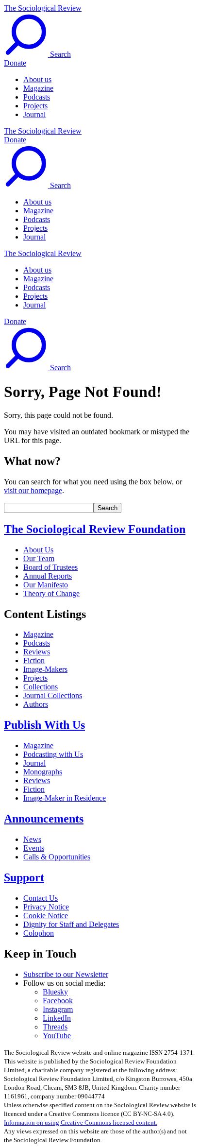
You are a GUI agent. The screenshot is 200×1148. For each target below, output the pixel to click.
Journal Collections (52, 695)
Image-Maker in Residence (64, 798)
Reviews (36, 652)
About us (37, 79)
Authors (35, 704)
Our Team (38, 558)
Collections (40, 687)
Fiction (34, 660)
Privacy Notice (46, 907)
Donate (15, 63)
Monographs (42, 772)
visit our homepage (33, 490)
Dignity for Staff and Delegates (71, 924)
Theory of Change (51, 593)
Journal (34, 114)
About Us (38, 550)
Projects (35, 106)
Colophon (38, 933)
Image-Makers (45, 669)
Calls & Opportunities (56, 857)
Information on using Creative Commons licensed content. (80, 1122)
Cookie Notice (45, 915)
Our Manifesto (45, 585)
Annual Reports (47, 576)
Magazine (38, 88)
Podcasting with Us (53, 754)
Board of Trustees (50, 567)
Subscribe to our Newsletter (65, 974)
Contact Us (40, 898)
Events (33, 848)
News (32, 839)
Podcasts (36, 97)
